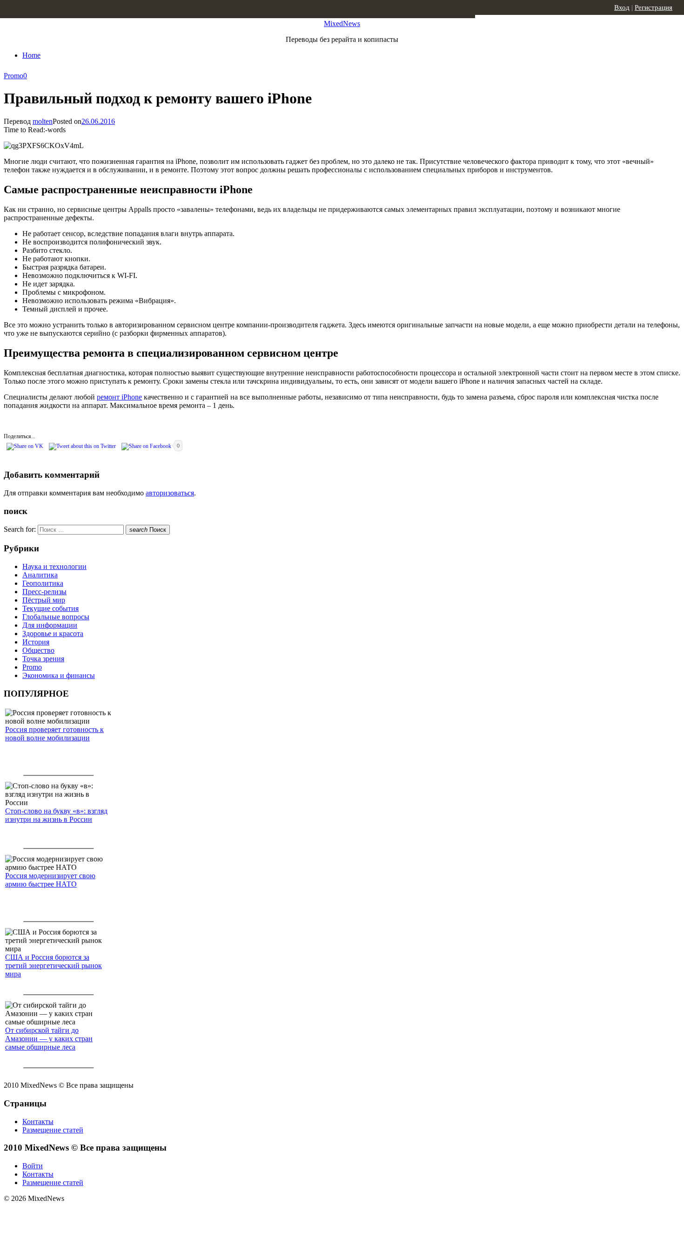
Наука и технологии (54, 566)
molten (43, 121)
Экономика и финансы (58, 675)
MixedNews (342, 23)
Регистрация (653, 7)
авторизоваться (170, 493)
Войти (32, 1166)
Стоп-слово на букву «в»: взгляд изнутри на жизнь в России (56, 815)
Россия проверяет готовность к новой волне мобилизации (54, 733)
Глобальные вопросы (55, 617)
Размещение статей (52, 1130)
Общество (38, 650)
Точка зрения (43, 659)
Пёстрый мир (43, 600)
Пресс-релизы (44, 592)
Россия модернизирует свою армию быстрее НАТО (50, 880)
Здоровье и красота (52, 633)
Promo (13, 76)
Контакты (38, 1121)
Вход (622, 7)
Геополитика (42, 583)
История (35, 642)
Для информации (49, 625)
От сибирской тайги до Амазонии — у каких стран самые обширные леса (49, 1038)
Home (31, 55)
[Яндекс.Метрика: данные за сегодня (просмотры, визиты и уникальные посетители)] (77, 1215)
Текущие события (50, 608)
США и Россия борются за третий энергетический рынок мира (53, 965)
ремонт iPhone (119, 397)
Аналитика (40, 575)
